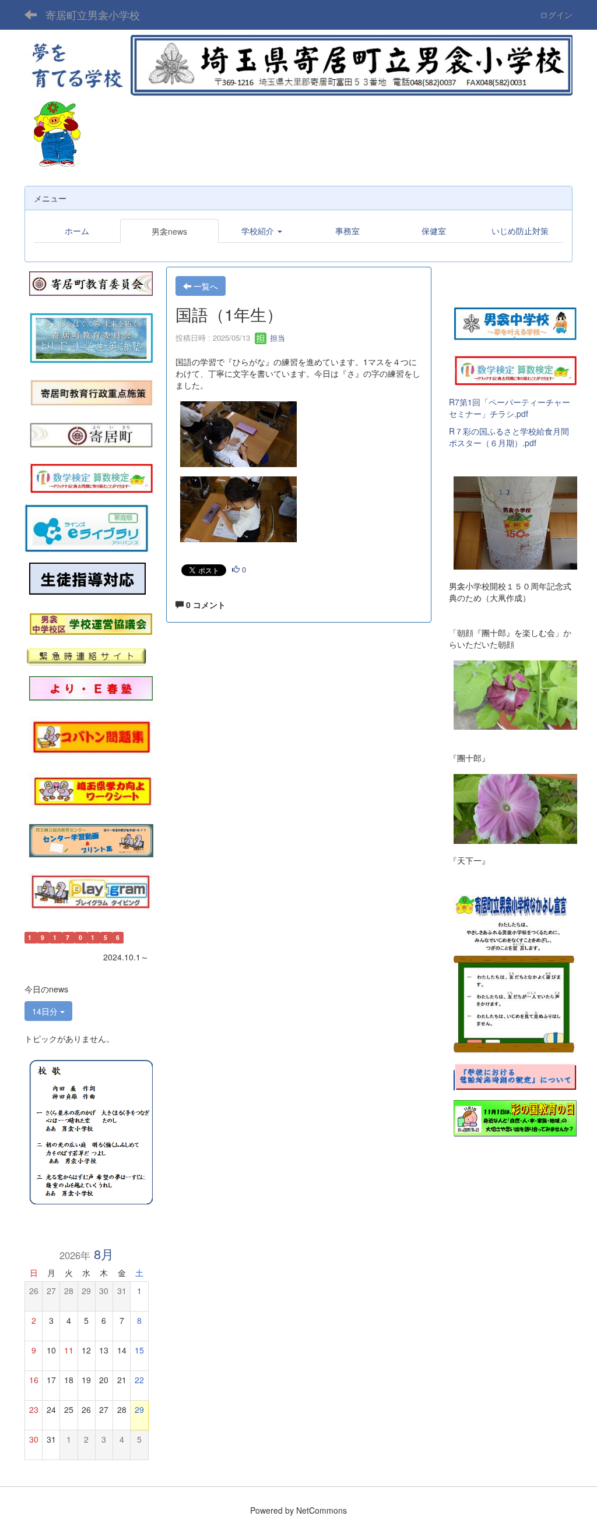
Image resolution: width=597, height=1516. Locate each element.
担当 (276, 337)
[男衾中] (515, 322)
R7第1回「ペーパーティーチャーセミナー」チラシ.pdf (509, 407)
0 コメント (205, 604)
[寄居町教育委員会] (90, 282)
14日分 (46, 1011)
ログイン (556, 14)
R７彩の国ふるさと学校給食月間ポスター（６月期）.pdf (509, 436)
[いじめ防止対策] (87, 579)
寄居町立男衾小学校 (92, 14)
